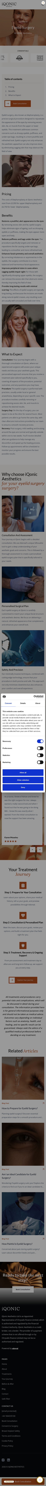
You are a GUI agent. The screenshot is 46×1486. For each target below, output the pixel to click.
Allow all (23, 773)
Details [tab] (23, 703)
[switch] (40, 748)
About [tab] (37, 703)
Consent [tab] (8, 703)
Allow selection (23, 780)
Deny (23, 787)
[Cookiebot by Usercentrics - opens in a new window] (33, 696)
